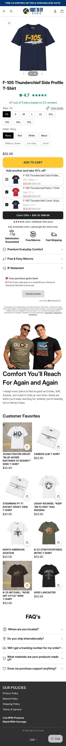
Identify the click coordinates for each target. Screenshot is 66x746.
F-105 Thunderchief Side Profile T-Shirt (42, 175)
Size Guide (57, 108)
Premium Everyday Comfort (25, 249)
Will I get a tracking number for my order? (34, 648)
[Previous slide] (23, 73)
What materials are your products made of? (32, 658)
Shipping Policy (11, 703)
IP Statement (15, 268)
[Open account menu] (55, 11)
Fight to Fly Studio (36, 731)
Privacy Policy (10, 693)
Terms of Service (12, 709)
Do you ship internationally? (25, 638)
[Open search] (11, 11)
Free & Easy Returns (20, 258)
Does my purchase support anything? (31, 668)
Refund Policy (10, 698)
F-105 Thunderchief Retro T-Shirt (41, 188)
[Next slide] (42, 73)
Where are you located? (23, 629)
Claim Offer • (33, 215)
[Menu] (4, 11)
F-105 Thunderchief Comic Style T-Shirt (42, 200)
